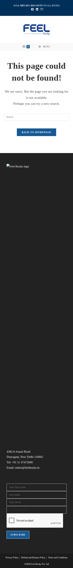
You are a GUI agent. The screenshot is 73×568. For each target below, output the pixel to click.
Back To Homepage (36, 132)
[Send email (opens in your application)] (41, 9)
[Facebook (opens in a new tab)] (32, 9)
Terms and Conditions (58, 557)
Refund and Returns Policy (33, 557)
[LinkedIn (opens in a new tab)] (37, 9)
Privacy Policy (12, 557)
